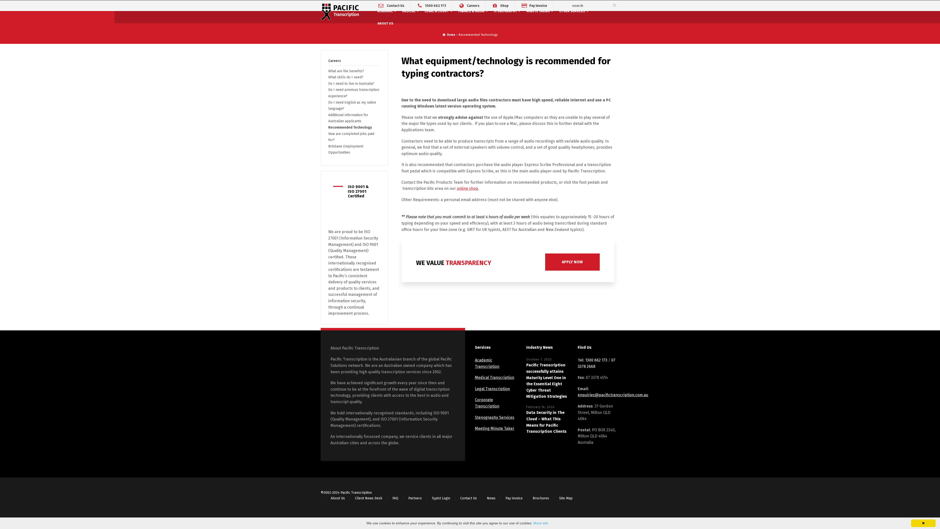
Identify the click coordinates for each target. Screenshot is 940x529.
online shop (467, 188)
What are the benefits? (346, 71)
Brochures (541, 498)
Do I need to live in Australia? (351, 84)
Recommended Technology (350, 127)
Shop (504, 5)
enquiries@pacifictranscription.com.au (613, 395)
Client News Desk (368, 498)
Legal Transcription (492, 388)
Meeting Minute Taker (494, 428)
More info (540, 523)
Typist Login (441, 498)
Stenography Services (494, 417)
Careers (473, 5)
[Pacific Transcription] (340, 12)
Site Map (566, 498)
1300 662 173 (435, 5)
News (491, 498)
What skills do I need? (345, 77)
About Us (338, 498)
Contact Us (395, 5)
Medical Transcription (494, 377)
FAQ (395, 498)
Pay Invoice (538, 5)
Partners (415, 498)
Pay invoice (514, 498)
